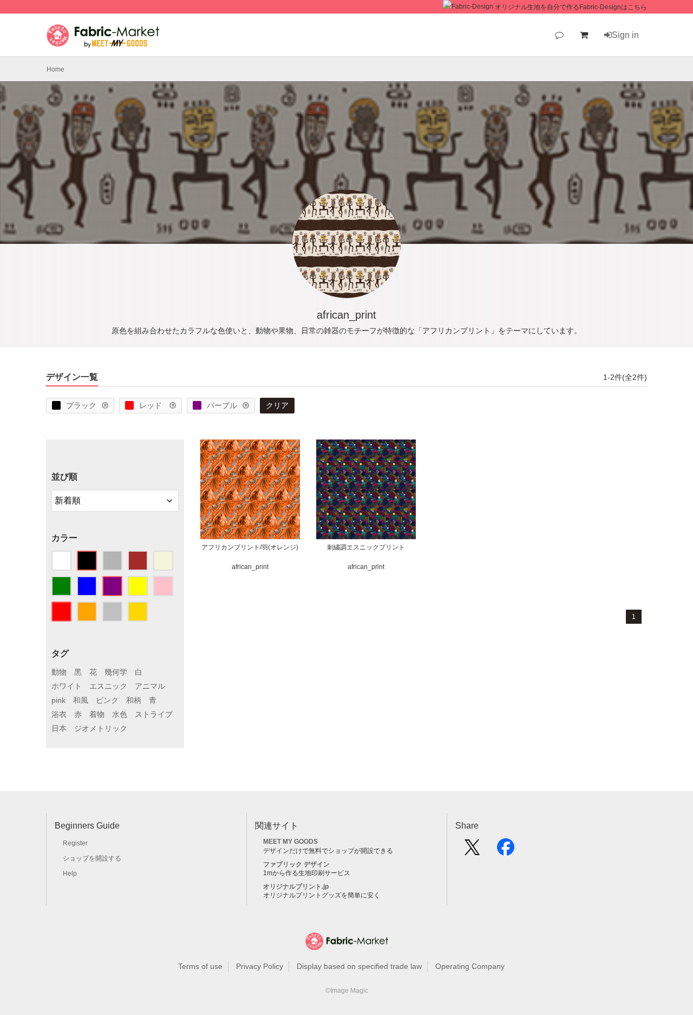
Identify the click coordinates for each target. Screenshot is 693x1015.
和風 (80, 700)
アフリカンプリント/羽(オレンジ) (249, 547)
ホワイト (66, 686)
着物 (96, 714)
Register (75, 843)
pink (58, 700)
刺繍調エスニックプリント (366, 547)
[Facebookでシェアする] (505, 851)
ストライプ (154, 714)
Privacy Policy (259, 966)
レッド (151, 405)
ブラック (81, 405)
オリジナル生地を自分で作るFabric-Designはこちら (571, 7)
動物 (59, 672)
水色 (119, 714)
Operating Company (470, 966)
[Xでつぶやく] (472, 851)
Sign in (625, 35)
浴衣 (59, 714)
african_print (250, 567)
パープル (222, 405)
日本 (59, 728)
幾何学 (115, 672)
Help (70, 873)
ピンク (107, 700)
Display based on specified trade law (359, 966)
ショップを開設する (92, 858)
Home (55, 69)
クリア (277, 405)
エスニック (108, 686)
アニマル (150, 686)
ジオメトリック (100, 728)
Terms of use (200, 966)
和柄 (133, 700)
